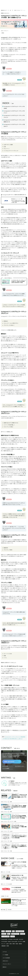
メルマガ (12, 936)
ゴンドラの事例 (5, 768)
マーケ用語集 (5, 954)
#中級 (3, 32)
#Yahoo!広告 (14, 941)
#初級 (16, 943)
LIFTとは (5, 951)
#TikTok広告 (4, 941)
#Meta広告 (15, 939)
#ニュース (3, 943)
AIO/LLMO (8, 931)
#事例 (13, 943)
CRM (3, 931)
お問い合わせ (5, 960)
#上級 (7, 943)
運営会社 (4, 967)
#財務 (7, 945)
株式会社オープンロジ (18, 730)
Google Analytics (19, 931)
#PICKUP (21, 939)
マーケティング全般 (5, 936)
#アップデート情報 (21, 941)
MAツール (4, 933)
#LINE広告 (10, 939)
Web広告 (22, 933)
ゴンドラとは (5, 766)
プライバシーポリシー (7, 964)
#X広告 (9, 941)
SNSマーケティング (4, 30)
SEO (9, 933)
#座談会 (20, 943)
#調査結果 (3, 945)
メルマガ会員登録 (6, 957)
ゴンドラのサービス (19, 766)
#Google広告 (4, 939)
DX (13, 931)
